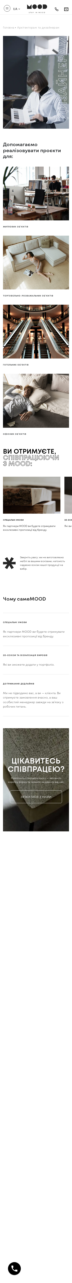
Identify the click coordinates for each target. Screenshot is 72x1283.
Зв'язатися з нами (36, 796)
